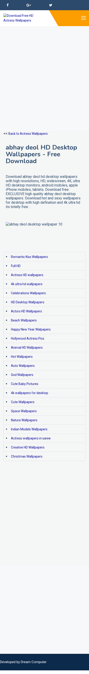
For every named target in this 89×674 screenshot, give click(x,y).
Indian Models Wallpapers (29, 429)
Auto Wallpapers (23, 366)
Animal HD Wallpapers (27, 347)
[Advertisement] (44, 70)
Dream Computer (34, 662)
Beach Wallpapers (24, 320)
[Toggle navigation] (83, 18)
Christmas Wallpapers (26, 456)
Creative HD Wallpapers (27, 447)
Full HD (16, 266)
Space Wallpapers (24, 411)
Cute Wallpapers (22, 402)
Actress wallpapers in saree (31, 438)
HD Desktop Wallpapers (27, 302)
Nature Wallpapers (24, 420)
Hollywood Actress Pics (27, 338)
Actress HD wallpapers (27, 275)
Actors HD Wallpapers (26, 311)
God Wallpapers (22, 375)
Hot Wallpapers (22, 356)
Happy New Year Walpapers (31, 329)
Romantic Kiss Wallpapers (29, 257)
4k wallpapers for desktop (29, 393)
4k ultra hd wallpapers (26, 284)
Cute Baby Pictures (24, 384)
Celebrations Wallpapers (28, 293)
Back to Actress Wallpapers (28, 133)
